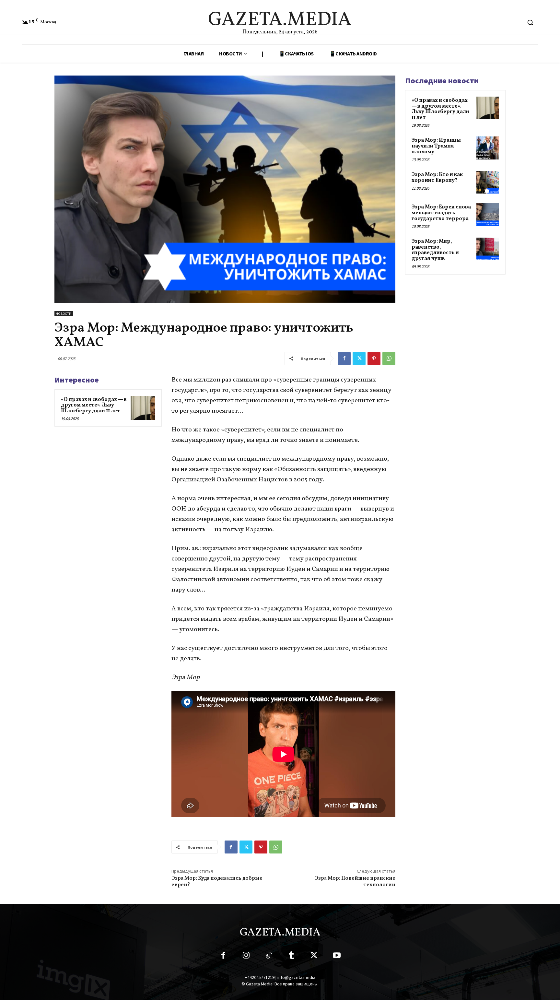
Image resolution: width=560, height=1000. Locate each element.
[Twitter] (359, 358)
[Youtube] (336, 956)
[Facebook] (344, 358)
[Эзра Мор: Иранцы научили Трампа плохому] (487, 147)
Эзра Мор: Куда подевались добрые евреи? (216, 881)
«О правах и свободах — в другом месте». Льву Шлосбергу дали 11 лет (94, 405)
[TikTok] (268, 956)
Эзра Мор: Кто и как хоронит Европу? (437, 177)
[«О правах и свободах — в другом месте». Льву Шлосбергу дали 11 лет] (143, 408)
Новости (64, 314)
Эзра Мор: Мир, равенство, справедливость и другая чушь (435, 250)
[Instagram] (246, 956)
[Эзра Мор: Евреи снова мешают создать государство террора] (487, 214)
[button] (530, 22)
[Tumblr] (291, 956)
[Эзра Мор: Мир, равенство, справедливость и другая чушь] (487, 249)
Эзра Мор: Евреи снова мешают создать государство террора (441, 213)
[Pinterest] (374, 358)
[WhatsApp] (388, 358)
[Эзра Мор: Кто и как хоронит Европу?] (487, 182)
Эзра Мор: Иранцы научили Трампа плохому (436, 146)
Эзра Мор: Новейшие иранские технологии (355, 881)
